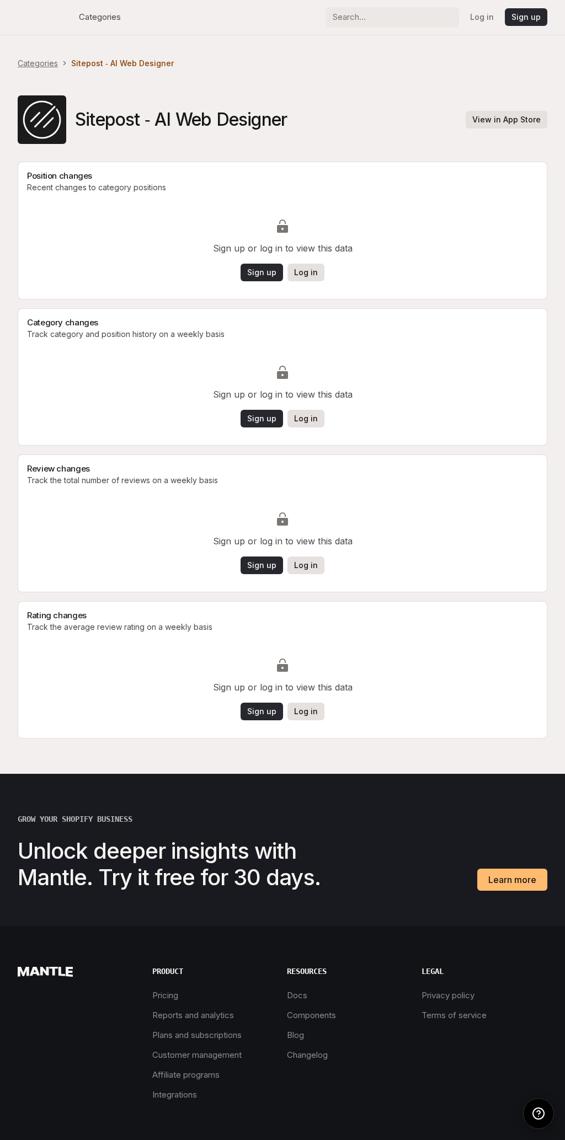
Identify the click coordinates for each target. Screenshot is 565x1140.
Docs (297, 995)
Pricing (165, 995)
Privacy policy (448, 995)
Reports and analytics (193, 1015)
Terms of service (454, 1015)
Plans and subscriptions (197, 1035)
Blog (295, 1035)
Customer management (197, 1055)
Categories (100, 17)
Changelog (307, 1055)
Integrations (174, 1094)
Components (311, 1015)
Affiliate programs (186, 1074)
